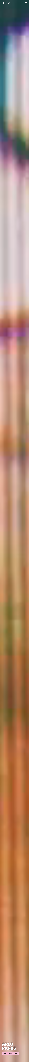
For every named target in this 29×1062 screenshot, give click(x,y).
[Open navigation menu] (26, 3)
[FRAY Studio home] (7, 3)
